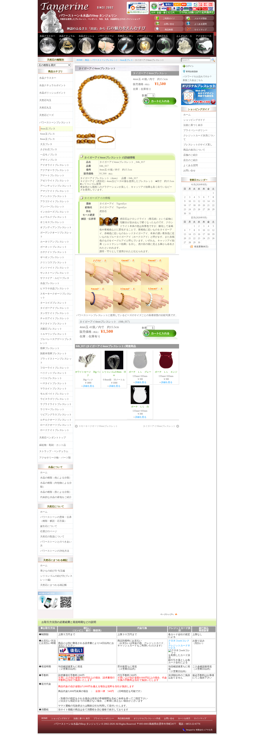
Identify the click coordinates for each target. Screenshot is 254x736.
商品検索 (169, 29)
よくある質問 (200, 24)
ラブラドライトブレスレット (56, 404)
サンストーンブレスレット (54, 272)
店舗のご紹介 (190, 155)
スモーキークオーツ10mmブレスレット (98, 426)
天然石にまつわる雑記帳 (53, 585)
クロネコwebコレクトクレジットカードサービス (179, 644)
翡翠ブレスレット (50, 348)
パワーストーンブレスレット (106, 37)
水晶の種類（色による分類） (56, 477)
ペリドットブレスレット (53, 373)
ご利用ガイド (169, 18)
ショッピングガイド (194, 119)
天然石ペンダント (125, 37)
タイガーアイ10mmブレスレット (159, 426)
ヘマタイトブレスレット (53, 383)
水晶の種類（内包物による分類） (56, 484)
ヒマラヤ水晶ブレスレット (54, 288)
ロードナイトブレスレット (54, 430)
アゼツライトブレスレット (54, 180)
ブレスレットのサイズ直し (197, 144)
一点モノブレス (48, 154)
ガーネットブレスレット (53, 246)
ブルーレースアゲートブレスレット (56, 341)
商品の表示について (194, 149)
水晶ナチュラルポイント (67, 37)
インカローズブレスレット (54, 211)
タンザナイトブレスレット (54, 313)
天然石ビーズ (46, 115)
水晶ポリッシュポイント (86, 37)
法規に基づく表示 (193, 125)
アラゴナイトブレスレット (54, 201)
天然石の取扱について (52, 536)
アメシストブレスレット (53, 196)
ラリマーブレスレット (52, 409)
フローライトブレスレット (54, 367)
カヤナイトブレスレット (53, 252)
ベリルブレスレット (51, 378)
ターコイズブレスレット (53, 302)
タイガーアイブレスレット (54, 308)
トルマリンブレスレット (53, 334)
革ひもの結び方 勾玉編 (52, 570)
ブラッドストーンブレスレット (56, 360)
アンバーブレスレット (52, 206)
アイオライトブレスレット (54, 165)
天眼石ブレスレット (51, 328)
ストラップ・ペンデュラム (53, 451)
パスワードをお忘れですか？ (197, 76)
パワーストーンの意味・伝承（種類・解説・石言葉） (56, 519)
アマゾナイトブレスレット (54, 191)
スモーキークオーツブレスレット (56, 295)
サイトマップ (200, 29)
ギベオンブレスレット (52, 257)
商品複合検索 (124, 718)
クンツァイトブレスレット (54, 267)
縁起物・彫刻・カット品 (52, 445)
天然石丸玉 (45, 107)
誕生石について (48, 526)
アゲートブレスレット (52, 175)
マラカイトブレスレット (53, 388)
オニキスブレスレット (52, 222)
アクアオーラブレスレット (54, 170)
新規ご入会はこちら (193, 80)
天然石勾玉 (162, 36)
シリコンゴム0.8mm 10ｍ (114, 374)
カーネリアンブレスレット (54, 241)
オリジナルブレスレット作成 (147, 718)
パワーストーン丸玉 (145, 37)
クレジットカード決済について (199, 137)
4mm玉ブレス (126, 60)
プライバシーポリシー (195, 130)
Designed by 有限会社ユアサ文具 (199, 730)
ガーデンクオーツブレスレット (56, 234)
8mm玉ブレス (47, 139)
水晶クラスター (47, 36)
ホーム (43, 472)
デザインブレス (48, 159)
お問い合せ (169, 24)
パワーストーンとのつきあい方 (56, 543)
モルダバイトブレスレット (54, 393)
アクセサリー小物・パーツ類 (203, 37)
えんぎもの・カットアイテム (184, 37)
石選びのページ (48, 531)
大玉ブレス (46, 144)
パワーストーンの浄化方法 (54, 550)
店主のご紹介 (190, 160)
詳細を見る (88, 386)
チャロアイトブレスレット (54, 318)
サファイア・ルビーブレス (54, 278)
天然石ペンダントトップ (52, 437)
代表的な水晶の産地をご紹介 (56, 497)
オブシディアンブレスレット (56, 227)
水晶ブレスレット (50, 283)
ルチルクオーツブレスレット (56, 419)
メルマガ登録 (200, 18)
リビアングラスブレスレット (56, 414)
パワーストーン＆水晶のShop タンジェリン (77, 723)
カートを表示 (184, 718)
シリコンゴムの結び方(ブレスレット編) (56, 577)
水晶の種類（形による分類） (56, 492)
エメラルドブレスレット (53, 217)
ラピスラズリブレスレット (54, 399)
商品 (87, 60)
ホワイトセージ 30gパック (88, 374)
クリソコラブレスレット (53, 262)
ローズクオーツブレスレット (56, 425)
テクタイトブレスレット (53, 323)
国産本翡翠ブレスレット (53, 353)
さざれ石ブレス (48, 149)
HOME (80, 60)
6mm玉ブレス (47, 133)
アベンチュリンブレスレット (56, 185)
